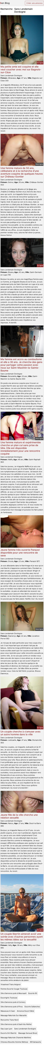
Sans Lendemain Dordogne (25, 1029)
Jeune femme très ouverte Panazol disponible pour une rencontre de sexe (20, 552)
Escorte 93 (32, 993)
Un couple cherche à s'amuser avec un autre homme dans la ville (21, 733)
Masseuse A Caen (8, 1011)
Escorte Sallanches (32, 1006)
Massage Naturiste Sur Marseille (14, 1015)
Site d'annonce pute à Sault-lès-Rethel (16, 1024)
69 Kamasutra (35, 1042)
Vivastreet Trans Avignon (11, 984)
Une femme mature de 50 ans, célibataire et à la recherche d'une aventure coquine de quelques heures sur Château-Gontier (22, 172)
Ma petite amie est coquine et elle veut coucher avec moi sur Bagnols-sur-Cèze (21, 69)
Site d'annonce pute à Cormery (13, 1002)
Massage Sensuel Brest (27, 1033)
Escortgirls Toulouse (9, 998)
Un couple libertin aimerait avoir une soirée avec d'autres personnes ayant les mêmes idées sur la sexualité (22, 936)
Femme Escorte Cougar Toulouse (14, 989)
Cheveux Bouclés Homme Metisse (14, 1042)
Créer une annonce (34, 3)
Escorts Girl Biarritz (8, 1033)
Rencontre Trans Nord (9, 1020)
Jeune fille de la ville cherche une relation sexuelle (19, 816)
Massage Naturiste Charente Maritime (16, 1037)
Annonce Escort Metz (25, 1011)
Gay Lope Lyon (6, 1029)
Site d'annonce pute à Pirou (12, 1006)
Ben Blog (5, 3)
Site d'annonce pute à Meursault (13, 993)
